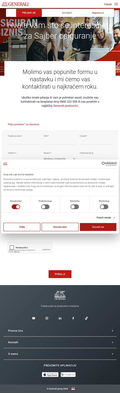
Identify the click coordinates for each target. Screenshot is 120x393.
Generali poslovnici (65, 105)
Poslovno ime (15, 136)
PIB (46, 136)
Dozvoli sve (98, 227)
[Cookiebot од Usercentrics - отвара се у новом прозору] (104, 164)
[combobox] (60, 159)
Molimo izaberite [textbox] (55, 159)
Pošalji (60, 274)
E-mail (83, 136)
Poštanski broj (86, 153)
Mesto (47, 153)
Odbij (22, 227)
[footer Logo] (60, 303)
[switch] (45, 206)
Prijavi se (29, 12)
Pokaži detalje (104, 217)
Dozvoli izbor (60, 227)
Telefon (12, 153)
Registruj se (98, 13)
